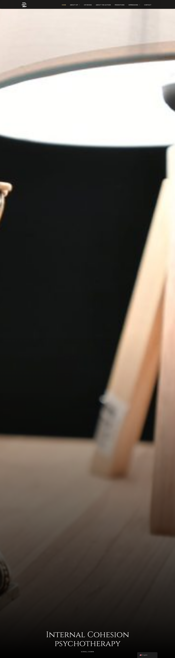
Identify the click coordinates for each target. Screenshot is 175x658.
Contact (147, 5)
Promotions (119, 5)
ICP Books (88, 5)
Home (64, 5)
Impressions (133, 5)
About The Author (103, 5)
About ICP (74, 5)
